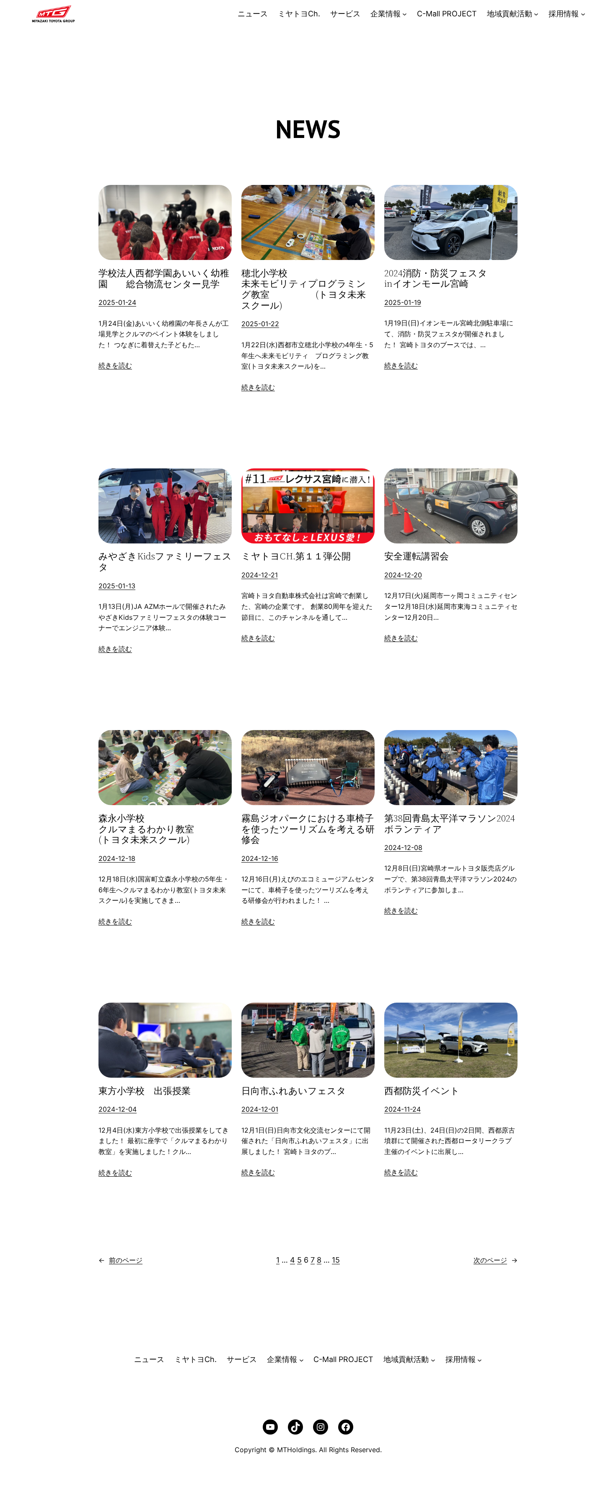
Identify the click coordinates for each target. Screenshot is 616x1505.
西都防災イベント (422, 1091)
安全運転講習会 (416, 556)
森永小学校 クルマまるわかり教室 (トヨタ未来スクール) (165, 829)
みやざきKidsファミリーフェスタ (165, 562)
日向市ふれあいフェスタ (293, 1091)
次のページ (496, 1260)
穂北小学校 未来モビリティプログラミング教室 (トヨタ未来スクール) (308, 289)
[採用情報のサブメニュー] (583, 14)
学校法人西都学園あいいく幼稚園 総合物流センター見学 (163, 279)
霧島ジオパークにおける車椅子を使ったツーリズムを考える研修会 (308, 829)
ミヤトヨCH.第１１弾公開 (296, 556)
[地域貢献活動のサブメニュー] (536, 14)
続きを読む (115, 365)
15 (336, 1259)
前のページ (120, 1260)
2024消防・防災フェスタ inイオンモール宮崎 (451, 279)
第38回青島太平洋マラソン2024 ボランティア (451, 824)
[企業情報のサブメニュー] (404, 14)
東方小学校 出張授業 (144, 1091)
